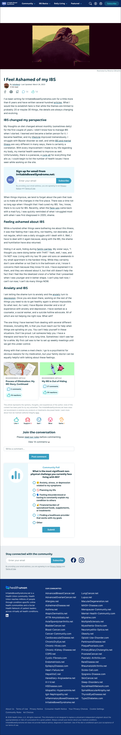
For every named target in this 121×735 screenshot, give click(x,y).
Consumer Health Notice (56, 709)
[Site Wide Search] (90, 3)
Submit (51, 529)
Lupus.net (86, 597)
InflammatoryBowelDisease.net (61, 698)
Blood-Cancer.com (55, 629)
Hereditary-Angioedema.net (60, 678)
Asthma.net (51, 609)
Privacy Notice (55, 566)
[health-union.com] (16, 588)
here (37, 413)
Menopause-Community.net (96, 609)
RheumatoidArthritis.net (94, 666)
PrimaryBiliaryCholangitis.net (96, 650)
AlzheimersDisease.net (57, 605)
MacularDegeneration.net (94, 601)
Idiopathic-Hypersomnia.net (60, 690)
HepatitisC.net (53, 674)
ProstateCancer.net (91, 654)
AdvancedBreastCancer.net (60, 593)
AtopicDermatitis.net (56, 613)
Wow (49, 420)
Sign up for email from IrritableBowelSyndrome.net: (35, 173)
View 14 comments (38, 442)
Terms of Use (30, 188)
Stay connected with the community (29, 554)
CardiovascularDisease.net (59, 637)
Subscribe (63, 180)
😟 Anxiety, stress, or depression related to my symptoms (53, 484)
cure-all (46, 155)
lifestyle (36, 137)
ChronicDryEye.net (55, 641)
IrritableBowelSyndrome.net (60, 702)
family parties (44, 249)
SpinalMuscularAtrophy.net (95, 690)
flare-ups (54, 208)
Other (39, 522)
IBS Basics (43, 3)
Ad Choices (28, 712)
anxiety (56, 294)
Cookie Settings (97, 709)
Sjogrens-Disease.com (93, 674)
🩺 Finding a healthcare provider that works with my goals (53, 516)
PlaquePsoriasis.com (92, 645)
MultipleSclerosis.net (92, 621)
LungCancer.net (89, 593)
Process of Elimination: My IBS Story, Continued (20, 382)
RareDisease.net (90, 662)
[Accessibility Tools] (95, 3)
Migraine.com (88, 617)
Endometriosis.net (55, 662)
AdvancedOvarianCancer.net (60, 597)
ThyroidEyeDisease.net (93, 694)
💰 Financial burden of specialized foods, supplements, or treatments (53, 508)
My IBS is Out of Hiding (54, 381)
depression (10, 298)
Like (15, 420)
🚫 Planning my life (46, 490)
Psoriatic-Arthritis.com (93, 658)
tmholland (16, 84)
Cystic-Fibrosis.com (56, 658)
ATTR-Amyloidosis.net (57, 617)
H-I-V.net (50, 682)
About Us (10, 709)
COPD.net (50, 654)
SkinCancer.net (89, 678)
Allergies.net (52, 601)
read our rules (31, 437)
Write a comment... (15, 449)
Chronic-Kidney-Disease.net (60, 650)
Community (27, 3)
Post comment (39, 456)
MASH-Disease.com (92, 605)
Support (27, 420)
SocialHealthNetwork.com (95, 686)
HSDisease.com (53, 686)
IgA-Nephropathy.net (56, 694)
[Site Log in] (100, 3)
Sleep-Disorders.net (92, 682)
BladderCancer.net (55, 625)
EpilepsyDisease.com (56, 666)
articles (58, 102)
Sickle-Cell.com (89, 670)
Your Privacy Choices (78, 709)
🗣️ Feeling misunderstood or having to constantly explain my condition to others (53, 498)
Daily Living (59, 3)
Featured (75, 3)
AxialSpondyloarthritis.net (59, 621)
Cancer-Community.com (58, 633)
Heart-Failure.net (54, 670)
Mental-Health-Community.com (98, 613)
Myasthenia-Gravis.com (94, 625)
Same (61, 420)
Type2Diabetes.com (92, 698)
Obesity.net (87, 633)
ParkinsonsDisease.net (93, 641)
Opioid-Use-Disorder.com (95, 637)
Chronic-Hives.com (55, 645)
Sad (37, 420)
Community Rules (13, 712)
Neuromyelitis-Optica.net (94, 629)
